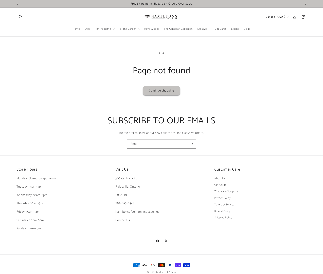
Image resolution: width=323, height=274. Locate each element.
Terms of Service (224, 204)
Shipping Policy (223, 217)
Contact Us (122, 220)
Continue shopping (161, 90)
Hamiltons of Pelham (165, 272)
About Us (220, 178)
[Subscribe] (192, 144)
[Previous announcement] (17, 3)
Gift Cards (220, 185)
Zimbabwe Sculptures (227, 191)
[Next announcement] (306, 3)
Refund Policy (222, 211)
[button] (20, 17)
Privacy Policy (222, 198)
